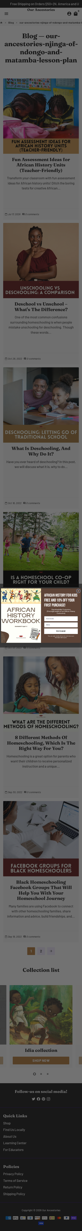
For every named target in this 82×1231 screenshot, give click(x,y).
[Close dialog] (78, 591)
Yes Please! (61, 631)
